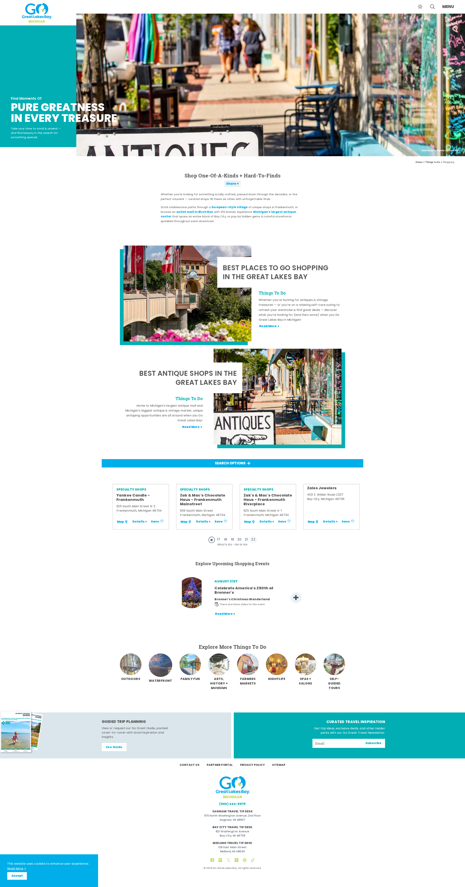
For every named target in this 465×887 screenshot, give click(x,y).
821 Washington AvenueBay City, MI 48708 (232, 833)
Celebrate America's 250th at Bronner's (244, 590)
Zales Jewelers (322, 488)
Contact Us (189, 765)
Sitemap (278, 765)
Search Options (230, 464)
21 (246, 539)
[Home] (38, 12)
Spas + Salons (305, 681)
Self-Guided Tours (334, 684)
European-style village (230, 207)
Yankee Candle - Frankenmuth (133, 497)
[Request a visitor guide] (22, 731)
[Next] (296, 597)
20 (239, 539)
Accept (17, 875)
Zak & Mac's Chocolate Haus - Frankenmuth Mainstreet (202, 500)
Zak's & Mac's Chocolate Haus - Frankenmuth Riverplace (268, 500)
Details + (139, 521)
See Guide (114, 747)
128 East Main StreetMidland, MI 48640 (232, 849)
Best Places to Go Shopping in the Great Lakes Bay (275, 273)
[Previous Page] (212, 540)
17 (218, 539)
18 (225, 539)
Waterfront (160, 681)
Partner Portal (220, 765)
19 (232, 539)
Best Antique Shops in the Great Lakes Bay (188, 379)
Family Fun (190, 679)
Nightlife (276, 679)
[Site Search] (432, 6)
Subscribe (373, 743)
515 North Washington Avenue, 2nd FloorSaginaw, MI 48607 (232, 818)
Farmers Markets (248, 681)
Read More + (16, 868)
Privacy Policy (252, 765)
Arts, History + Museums (219, 684)
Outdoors (130, 679)
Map (120, 521)
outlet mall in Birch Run (194, 212)
